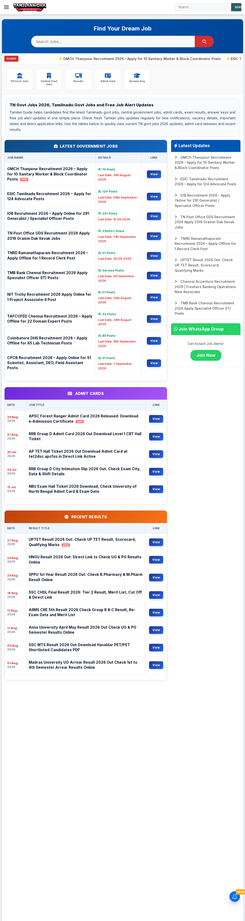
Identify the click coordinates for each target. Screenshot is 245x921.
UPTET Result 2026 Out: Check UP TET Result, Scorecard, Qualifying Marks (82, 542)
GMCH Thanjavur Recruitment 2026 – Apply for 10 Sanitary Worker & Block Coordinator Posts (121, 59)
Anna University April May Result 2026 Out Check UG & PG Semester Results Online (82, 630)
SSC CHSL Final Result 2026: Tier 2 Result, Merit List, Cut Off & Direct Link (85, 595)
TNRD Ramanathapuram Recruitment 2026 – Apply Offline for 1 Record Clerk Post (47, 255)
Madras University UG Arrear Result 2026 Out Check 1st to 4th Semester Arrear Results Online (83, 665)
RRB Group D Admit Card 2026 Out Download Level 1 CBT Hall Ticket (85, 436)
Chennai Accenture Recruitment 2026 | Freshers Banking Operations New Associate (205, 286)
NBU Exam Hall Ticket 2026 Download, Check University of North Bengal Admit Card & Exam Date (83, 489)
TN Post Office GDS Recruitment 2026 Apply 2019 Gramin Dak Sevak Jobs (48, 236)
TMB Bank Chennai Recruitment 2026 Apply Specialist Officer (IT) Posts (47, 275)
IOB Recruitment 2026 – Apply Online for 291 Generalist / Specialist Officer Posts (48, 216)
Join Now (205, 355)
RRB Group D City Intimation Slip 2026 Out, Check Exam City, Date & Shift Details (84, 471)
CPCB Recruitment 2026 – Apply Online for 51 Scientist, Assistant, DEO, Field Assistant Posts (49, 362)
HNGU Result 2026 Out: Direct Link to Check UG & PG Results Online (85, 559)
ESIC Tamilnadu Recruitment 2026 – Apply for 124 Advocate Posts (49, 196)
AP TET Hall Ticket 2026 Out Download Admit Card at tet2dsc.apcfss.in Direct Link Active (78, 454)
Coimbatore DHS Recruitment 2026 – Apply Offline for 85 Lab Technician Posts (47, 340)
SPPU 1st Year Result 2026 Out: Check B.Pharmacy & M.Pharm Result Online (86, 577)
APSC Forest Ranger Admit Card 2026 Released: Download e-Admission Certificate (83, 418)
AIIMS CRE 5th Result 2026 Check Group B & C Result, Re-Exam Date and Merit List (82, 612)
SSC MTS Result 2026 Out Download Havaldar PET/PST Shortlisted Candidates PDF (79, 647)
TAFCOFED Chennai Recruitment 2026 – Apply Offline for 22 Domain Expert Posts (49, 319)
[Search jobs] (204, 41)
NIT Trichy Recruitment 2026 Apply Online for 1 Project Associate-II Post (49, 297)
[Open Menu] (6, 7)
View (154, 174)
